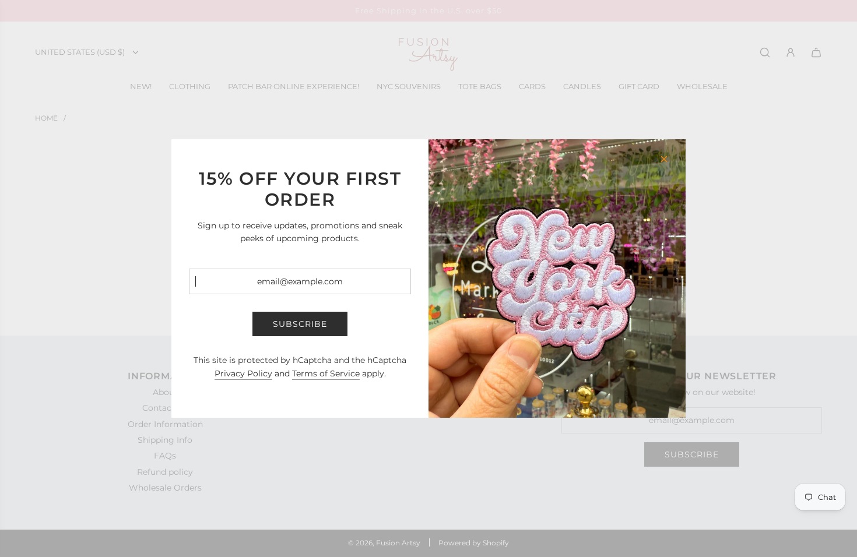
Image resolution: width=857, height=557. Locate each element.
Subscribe (300, 324)
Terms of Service (326, 373)
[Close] (664, 159)
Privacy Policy (243, 373)
